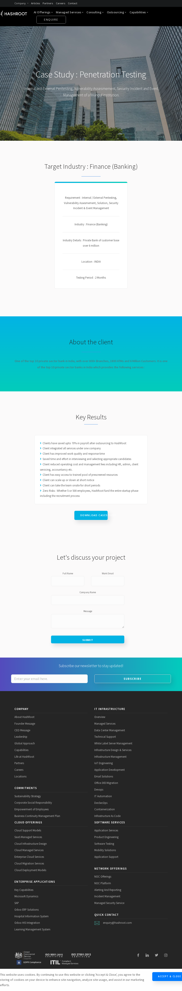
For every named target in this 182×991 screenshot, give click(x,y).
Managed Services (104, 723)
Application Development (109, 769)
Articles (35, 3)
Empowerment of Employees (31, 809)
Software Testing (104, 843)
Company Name (87, 592)
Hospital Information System (31, 916)
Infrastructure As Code (107, 816)
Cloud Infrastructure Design (30, 843)
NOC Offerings (102, 876)
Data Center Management (109, 730)
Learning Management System (32, 929)
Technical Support (105, 736)
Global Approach (24, 743)
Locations (20, 776)
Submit (87, 640)
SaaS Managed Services (28, 837)
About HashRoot (24, 717)
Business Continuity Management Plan (37, 816)
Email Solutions (103, 776)
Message (87, 611)
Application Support (106, 856)
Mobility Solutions (105, 850)
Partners (48, 3)
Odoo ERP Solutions (26, 909)
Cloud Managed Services (29, 850)
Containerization (104, 809)
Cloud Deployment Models (30, 870)
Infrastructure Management (110, 756)
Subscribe (132, 679)
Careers (60, 3)
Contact (72, 3)
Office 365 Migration (106, 783)
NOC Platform (102, 883)
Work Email (108, 573)
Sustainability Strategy (27, 796)
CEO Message (22, 730)
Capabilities (21, 750)
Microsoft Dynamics (26, 896)
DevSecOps (100, 803)
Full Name (68, 573)
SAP (16, 903)
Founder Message (24, 723)
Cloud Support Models (27, 830)
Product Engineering (106, 837)
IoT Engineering (103, 763)
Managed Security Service (109, 903)
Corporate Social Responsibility (33, 802)
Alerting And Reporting (107, 890)
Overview (99, 717)
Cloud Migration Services (29, 863)
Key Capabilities (23, 890)
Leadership (20, 736)
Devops (98, 789)
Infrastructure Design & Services (112, 750)
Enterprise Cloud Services (29, 856)
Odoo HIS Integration (27, 922)
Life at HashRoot (24, 756)
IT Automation (103, 796)
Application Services (106, 830)
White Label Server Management (113, 743)
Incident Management (107, 896)
